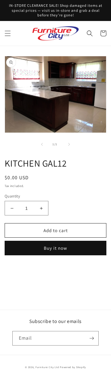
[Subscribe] (91, 338)
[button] (7, 33)
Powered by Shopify (73, 367)
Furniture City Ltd (47, 367)
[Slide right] (69, 144)
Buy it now (55, 248)
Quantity (12, 196)
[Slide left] (42, 144)
